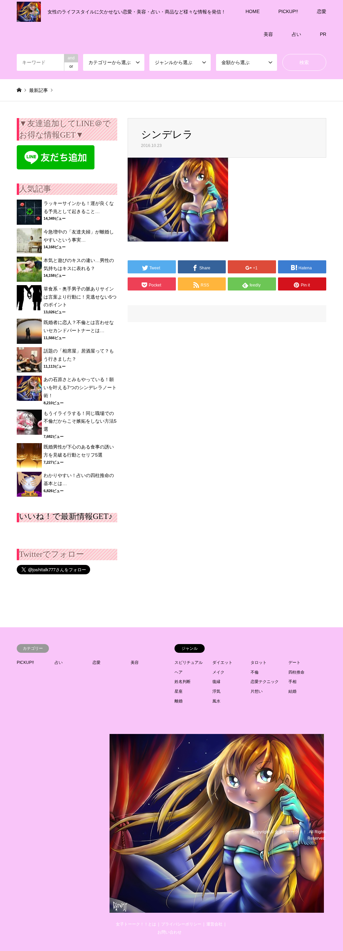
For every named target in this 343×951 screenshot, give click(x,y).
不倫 (255, 672)
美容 (268, 34)
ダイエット (222, 662)
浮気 (216, 691)
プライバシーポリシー (181, 924)
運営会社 (214, 924)
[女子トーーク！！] (217, 908)
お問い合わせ (169, 932)
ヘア (179, 672)
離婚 (179, 701)
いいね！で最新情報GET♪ (66, 516)
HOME (253, 11)
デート (294, 662)
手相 (292, 681)
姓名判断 (183, 681)
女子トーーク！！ (291, 832)
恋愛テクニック (265, 681)
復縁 (216, 681)
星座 (179, 691)
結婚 (292, 691)
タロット (259, 662)
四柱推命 (296, 672)
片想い (257, 691)
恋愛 (321, 11)
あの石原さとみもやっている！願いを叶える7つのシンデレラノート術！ (80, 387)
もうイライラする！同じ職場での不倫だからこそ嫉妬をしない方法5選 (80, 421)
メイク (218, 672)
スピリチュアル (189, 662)
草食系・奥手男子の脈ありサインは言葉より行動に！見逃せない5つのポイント (80, 297)
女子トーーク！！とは (136, 924)
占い (296, 34)
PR (323, 34)
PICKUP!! (288, 11)
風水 (216, 701)
